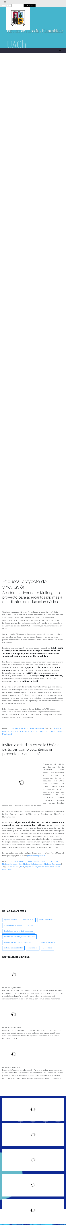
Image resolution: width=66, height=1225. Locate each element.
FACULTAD (31, 925)
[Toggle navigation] (4, 1)
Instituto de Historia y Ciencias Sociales (19, 937)
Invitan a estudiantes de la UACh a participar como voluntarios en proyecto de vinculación (31, 749)
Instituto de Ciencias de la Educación (42, 861)
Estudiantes (14, 867)
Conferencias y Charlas (13, 925)
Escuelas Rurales (17, 731)
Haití (22, 867)
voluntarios (7, 869)
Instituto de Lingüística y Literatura (17, 942)
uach (57, 867)
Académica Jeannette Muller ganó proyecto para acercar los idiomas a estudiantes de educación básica (32, 597)
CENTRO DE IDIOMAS (19, 728)
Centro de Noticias (37, 728)
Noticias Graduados (52, 864)
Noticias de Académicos (12, 864)
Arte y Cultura (28, 920)
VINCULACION (32, 948)
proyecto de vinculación (35, 731)
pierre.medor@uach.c (36, 856)
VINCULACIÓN (47, 948)
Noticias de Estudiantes (33, 864)
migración (29, 867)
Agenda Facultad (10, 920)
